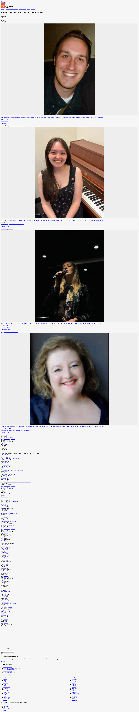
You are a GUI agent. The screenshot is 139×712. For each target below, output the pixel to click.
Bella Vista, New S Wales (12, 9)
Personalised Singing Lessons (7, 525)
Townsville (74, 697)
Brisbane (5, 681)
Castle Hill (5, 689)
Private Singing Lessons (6, 607)
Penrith (73, 689)
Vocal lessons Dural (5, 466)
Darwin (5, 693)
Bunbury (5, 683)
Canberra (5, 688)
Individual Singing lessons (7, 493)
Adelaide (5, 677)
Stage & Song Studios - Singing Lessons (10, 458)
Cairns (4, 685)
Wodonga (74, 698)
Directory (3, 9)
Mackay (73, 683)
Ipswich (73, 680)
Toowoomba (74, 696)
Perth (73, 690)
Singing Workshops (7, 671)
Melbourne (74, 685)
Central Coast (6, 690)
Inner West (74, 679)
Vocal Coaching (4, 587)
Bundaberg (6, 684)
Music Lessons (22, 9)
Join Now (3, 661)
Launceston (74, 681)
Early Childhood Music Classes (10, 668)
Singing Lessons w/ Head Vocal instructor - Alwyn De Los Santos (16, 482)
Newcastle (74, 687)
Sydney (73, 694)
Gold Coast (6, 698)
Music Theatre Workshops (9, 669)
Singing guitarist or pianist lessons (8, 521)
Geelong (5, 696)
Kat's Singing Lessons (6, 552)
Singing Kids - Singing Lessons (8, 439)
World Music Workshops (9, 672)
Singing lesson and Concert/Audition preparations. (12, 470)
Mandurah (74, 684)
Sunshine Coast (75, 693)
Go (1, 653)
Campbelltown (6, 687)
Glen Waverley (6, 697)
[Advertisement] (44, 636)
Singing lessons (4, 517)
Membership (3, 2)
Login (2, 1)
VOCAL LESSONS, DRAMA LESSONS (10, 501)
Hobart (5, 700)
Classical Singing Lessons (6, 435)
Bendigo (5, 680)
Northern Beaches (76, 688)
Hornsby (74, 677)
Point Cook (74, 692)
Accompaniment (7, 667)
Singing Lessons (31, 9)
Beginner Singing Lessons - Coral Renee (10, 513)
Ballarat (5, 679)
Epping (5, 694)
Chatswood (6, 692)
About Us (5, 707)
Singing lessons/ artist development (9, 580)
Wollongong (74, 700)
